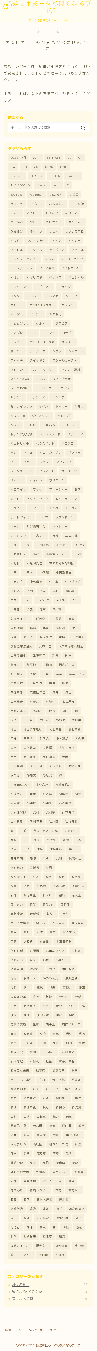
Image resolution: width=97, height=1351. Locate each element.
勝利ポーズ (67, 665)
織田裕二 (62, 1098)
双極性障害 (37, 692)
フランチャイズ (21, 471)
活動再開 (17, 969)
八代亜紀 (78, 637)
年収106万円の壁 (46, 831)
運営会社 (62, 1218)
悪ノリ (73, 849)
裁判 (56, 1135)
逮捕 (59, 1209)
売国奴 (28, 739)
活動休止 (62, 960)
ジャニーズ (76, 351)
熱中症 (64, 997)
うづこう (17, 204)
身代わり (17, 1190)
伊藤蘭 (57, 619)
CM (80, 158)
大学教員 (30, 748)
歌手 (14, 932)
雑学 (14, 1236)
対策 (78, 794)
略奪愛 (28, 1034)
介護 (30, 609)
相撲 (82, 1043)
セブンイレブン (21, 407)
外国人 (44, 739)
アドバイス (57, 250)
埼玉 (14, 729)
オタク (15, 296)
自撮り (60, 1107)
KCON (49, 167)
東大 (65, 914)
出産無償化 (18, 656)
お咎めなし (57, 204)
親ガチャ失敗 (58, 1144)
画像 (14, 1034)
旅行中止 (30, 895)
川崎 (23, 831)
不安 (36, 554)
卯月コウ (36, 683)
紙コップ (52, 1089)
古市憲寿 (17, 702)
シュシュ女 (37, 351)
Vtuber (42, 185)
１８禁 (60, 1255)
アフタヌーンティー (25, 259)
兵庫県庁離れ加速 (70, 646)
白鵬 (43, 1043)
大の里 (80, 739)
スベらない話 (20, 379)
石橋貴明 (68, 1052)
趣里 (71, 1181)
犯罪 (46, 1006)
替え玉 (76, 895)
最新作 (65, 904)
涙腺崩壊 (71, 978)
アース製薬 (47, 268)
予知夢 (15, 591)
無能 (49, 997)
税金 (75, 1070)
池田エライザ (55, 951)
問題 (52, 711)
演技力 (67, 987)
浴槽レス (30, 978)
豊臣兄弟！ (60, 1172)
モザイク (17, 508)
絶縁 (46, 1098)
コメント (49, 333)
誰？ (69, 1153)
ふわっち (36, 231)
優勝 (62, 637)
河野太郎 (17, 960)
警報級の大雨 (20, 1172)
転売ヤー (74, 1190)
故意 (14, 886)
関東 (43, 1227)
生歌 (36, 1024)
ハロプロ (67, 443)
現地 (27, 1015)
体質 (46, 628)
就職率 (50, 812)
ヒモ (14, 462)
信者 (14, 637)
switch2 (73, 176)
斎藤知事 (78, 886)
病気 (56, 1034)
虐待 (81, 1126)
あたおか (56, 194)
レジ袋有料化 (36, 526)
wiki (57, 185)
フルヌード (47, 471)
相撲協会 (17, 1052)
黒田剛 (43, 1255)
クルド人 (42, 324)
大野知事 (49, 757)
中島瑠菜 (36, 582)
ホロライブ (18, 490)
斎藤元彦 (59, 886)
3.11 (36, 158)
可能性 (50, 702)
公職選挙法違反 (21, 646)
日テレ (47, 895)
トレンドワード (50, 434)
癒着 (82, 1034)
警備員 (60, 1163)
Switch (54, 176)
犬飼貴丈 (30, 1006)
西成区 (37, 1144)
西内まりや (18, 1144)
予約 (30, 591)
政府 (48, 877)
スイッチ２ (37, 360)
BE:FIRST (54, 158)
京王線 (60, 600)
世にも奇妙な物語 (61, 563)
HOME (8, 1330)
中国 (14, 573)
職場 (14, 1107)
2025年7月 (18, 158)
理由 (72, 1015)
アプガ (50, 259)
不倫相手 (62, 545)
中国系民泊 (64, 573)
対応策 (64, 794)
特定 (14, 1006)
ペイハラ (36, 480)
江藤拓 (34, 951)
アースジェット (21, 268)
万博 (55, 536)
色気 (69, 1117)
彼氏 (37, 840)
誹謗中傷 (17, 1163)
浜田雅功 (68, 969)
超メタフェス (52, 1181)
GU (36, 167)
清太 (27, 987)
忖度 (14, 849)
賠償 (14, 1181)
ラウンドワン (64, 517)
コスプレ (17, 333)
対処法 (47, 794)
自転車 (41, 1117)
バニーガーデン (50, 453)
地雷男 (60, 720)
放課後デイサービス (25, 877)
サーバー (17, 351)
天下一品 (36, 766)
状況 (59, 1006)
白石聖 (28, 1043)
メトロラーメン (66, 499)
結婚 (14, 1098)
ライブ (43, 517)
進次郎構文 (77, 1209)
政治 (61, 877)
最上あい (17, 904)
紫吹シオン (73, 1089)
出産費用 (39, 656)
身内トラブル (39, 1190)
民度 (14, 941)
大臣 (14, 757)
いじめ (74, 194)
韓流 (62, 1236)
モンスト (36, 508)
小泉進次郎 (18, 812)
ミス (78, 490)
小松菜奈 (65, 803)
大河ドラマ (67, 748)
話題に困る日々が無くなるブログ (48, 7)
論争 (33, 1163)
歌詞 (27, 932)
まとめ (54, 231)
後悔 (66, 840)
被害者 (41, 1135)
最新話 (34, 914)
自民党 (76, 1107)
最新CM (48, 904)
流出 (52, 969)
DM (24, 167)
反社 (68, 692)
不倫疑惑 (43, 545)
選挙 (78, 1218)
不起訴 (15, 563)
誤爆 (56, 1153)
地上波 (44, 720)
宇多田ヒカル (20, 785)
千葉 (46, 674)
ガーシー (36, 314)
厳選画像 (17, 692)
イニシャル (76, 277)
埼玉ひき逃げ (33, 729)
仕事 (43, 609)
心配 (79, 840)
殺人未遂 (69, 932)
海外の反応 (50, 978)
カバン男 (52, 296)
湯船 (53, 987)
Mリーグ (37, 176)
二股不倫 (43, 600)
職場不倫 (30, 1107)
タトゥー (61, 407)
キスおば (55, 314)
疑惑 (43, 1034)
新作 (14, 895)
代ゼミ (57, 609)
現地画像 (43, 1015)
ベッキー (17, 480)
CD (70, 158)
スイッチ (17, 360)
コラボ (67, 333)
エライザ (64, 287)
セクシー (17, 397)
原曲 (52, 683)
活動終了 (36, 969)
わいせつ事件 (36, 241)
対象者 (15, 803)
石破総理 (17, 1061)
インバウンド (20, 287)
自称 (14, 1117)
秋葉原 (40, 1070)
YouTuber (36, 194)
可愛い (34, 702)
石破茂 (34, 1061)
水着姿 (28, 941)
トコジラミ (70, 425)
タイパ (43, 407)
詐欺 (27, 1153)
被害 (27, 1135)
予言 (43, 591)
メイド (15, 499)
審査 (33, 794)
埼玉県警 (55, 729)
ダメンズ (63, 416)
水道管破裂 (64, 941)
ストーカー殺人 (44, 370)
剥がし (15, 665)
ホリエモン (57, 480)
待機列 (51, 840)
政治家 (76, 877)
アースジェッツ (72, 259)
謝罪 (46, 1163)
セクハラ (58, 397)
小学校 (31, 803)
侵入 (75, 628)
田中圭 (50, 1024)
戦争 (46, 858)
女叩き (15, 775)
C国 (13, 167)
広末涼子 (71, 831)
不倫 (27, 545)
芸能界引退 (18, 1126)
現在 (14, 1015)
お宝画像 (78, 204)
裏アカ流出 (73, 1135)
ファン (44, 462)
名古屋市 (68, 702)
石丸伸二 (49, 1052)
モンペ (54, 508)
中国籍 (44, 573)
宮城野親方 (63, 785)
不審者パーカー (57, 554)
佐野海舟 (17, 628)
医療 (33, 674)
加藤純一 (33, 665)
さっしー (33, 213)
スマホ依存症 (61, 379)
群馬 (78, 1098)
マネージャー (58, 490)
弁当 (14, 840)
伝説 (71, 619)
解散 (78, 1144)
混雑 (14, 987)
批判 (59, 858)
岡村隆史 (36, 821)
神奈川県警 (67, 1061)
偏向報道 (46, 637)
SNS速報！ (49, 1284)
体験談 (60, 628)
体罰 (33, 628)
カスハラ (33, 296)
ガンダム (17, 314)
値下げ (28, 637)
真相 (33, 1052)
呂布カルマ (18, 711)
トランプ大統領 (21, 434)
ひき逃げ (17, 231)
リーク (15, 526)
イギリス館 (34, 277)
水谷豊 (44, 941)
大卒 (14, 748)
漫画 (82, 987)
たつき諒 (71, 213)
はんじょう (76, 222)
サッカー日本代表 (42, 342)
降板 (66, 1227)
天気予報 (55, 766)
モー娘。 (71, 508)
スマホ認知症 (20, 388)
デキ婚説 (49, 425)
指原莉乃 (17, 868)
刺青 (55, 656)
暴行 (62, 895)
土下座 (28, 720)
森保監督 (78, 923)
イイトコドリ (70, 268)
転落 (27, 1200)
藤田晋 (67, 1126)
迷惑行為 (17, 1209)
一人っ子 (39, 536)
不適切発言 (34, 563)
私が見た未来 (20, 1070)
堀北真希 (74, 729)
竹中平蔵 (58, 1080)
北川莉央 (17, 674)
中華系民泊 (73, 582)
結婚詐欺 (30, 1098)
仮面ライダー (20, 619)
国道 (14, 720)
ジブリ (57, 351)
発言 (14, 1043)
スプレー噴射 (70, 370)
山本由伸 (68, 812)
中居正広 (17, 582)
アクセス (36, 250)
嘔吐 (65, 711)
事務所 (70, 591)
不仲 (14, 545)
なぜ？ (34, 222)
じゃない (52, 213)
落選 (52, 1126)
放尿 (49, 868)
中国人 (28, 573)
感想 (33, 858)
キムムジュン (20, 324)
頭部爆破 (61, 1246)
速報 (46, 1209)
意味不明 (17, 858)
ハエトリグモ (20, 443)
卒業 (59, 674)
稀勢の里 (58, 1070)
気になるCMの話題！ (49, 1291)
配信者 (15, 1227)
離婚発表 (30, 1236)
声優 (14, 739)
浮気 (14, 978)
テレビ (31, 425)
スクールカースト (64, 360)
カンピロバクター (42, 305)
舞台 (56, 1117)
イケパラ (55, 277)
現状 (59, 1015)
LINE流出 (17, 176)
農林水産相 (44, 1200)
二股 (27, 600)
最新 (33, 904)
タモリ (79, 407)
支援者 (34, 868)
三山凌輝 (71, 536)
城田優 (76, 720)
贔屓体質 (30, 1181)
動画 (49, 665)
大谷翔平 (30, 757)
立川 (42, 1080)
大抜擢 (47, 748)
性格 (40, 849)
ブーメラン (69, 471)
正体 (40, 932)
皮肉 (56, 1043)
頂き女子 (42, 1246)
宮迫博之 (17, 794)
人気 (75, 600)
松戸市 (40, 923)
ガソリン (67, 305)
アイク (57, 241)
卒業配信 (17, 683)
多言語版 (62, 739)
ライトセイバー (21, 517)
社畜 (49, 1061)
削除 (68, 656)
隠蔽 (79, 1227)
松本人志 (58, 923)
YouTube (17, 194)
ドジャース (75, 434)
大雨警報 (17, 766)
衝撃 (14, 1135)
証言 (14, 1153)
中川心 (54, 582)
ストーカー (18, 370)
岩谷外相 (71, 821)
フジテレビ (64, 462)
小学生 (47, 803)
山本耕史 (17, 821)
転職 (14, 1200)
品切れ (37, 711)
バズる (28, 453)
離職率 (47, 1236)
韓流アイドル (20, 1246)
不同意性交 (18, 554)
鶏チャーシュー (21, 1255)
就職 (36, 812)
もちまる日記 (74, 231)
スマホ (40, 379)
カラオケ (71, 296)
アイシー (74, 241)
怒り (27, 849)
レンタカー (60, 526)
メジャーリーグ (37, 499)
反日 (55, 692)
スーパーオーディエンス (53, 388)
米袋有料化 (18, 1089)
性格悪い (56, 849)
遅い (14, 1218)
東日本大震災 (20, 923)
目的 (69, 1043)
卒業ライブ (77, 674)
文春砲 (41, 886)
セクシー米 (37, 397)
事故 (14, 600)
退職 (33, 1209)
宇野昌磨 (42, 785)
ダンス (15, 425)
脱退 (46, 1107)
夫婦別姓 (74, 766)
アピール (78, 250)
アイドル (17, 250)
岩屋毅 (54, 821)
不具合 (80, 545)
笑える (76, 1080)
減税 (40, 987)
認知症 (41, 1153)
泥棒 (46, 960)
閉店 (30, 1227)
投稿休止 (75, 858)
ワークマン (18, 536)
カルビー (17, 305)
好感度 (31, 775)
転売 (58, 1190)
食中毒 (79, 1246)
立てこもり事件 (21, 1080)
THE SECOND (20, 185)
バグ (14, 453)
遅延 (27, 1218)
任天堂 (40, 619)
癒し (69, 1034)
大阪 (65, 757)
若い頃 (37, 1126)
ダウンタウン (41, 416)
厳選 (65, 683)
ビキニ (28, 462)
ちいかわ (17, 222)
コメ (33, 333)
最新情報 (17, 914)
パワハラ (74, 453)
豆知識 (40, 1172)
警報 (75, 1163)
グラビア (61, 324)
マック (37, 490)
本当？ (50, 914)
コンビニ (17, 342)
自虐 (27, 1117)
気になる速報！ (49, 1298)
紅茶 (36, 1089)
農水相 (64, 1200)
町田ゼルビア (71, 1024)
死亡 (53, 932)
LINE (63, 167)
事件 (56, 591)
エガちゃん (44, 287)
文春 (27, 886)
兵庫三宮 (45, 646)
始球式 (47, 775)
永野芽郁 (17, 951)
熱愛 (78, 997)
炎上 (36, 997)
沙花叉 (76, 951)
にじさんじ (53, 222)
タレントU (18, 416)
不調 (78, 554)
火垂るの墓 (18, 997)
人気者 (15, 609)
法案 (33, 960)
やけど (15, 241)
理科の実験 (18, 1024)
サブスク (67, 342)
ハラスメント (45, 443)
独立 (72, 1006)
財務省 (79, 1172)
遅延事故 (43, 1218)
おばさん (36, 204)
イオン (15, 277)
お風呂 (15, 213)
